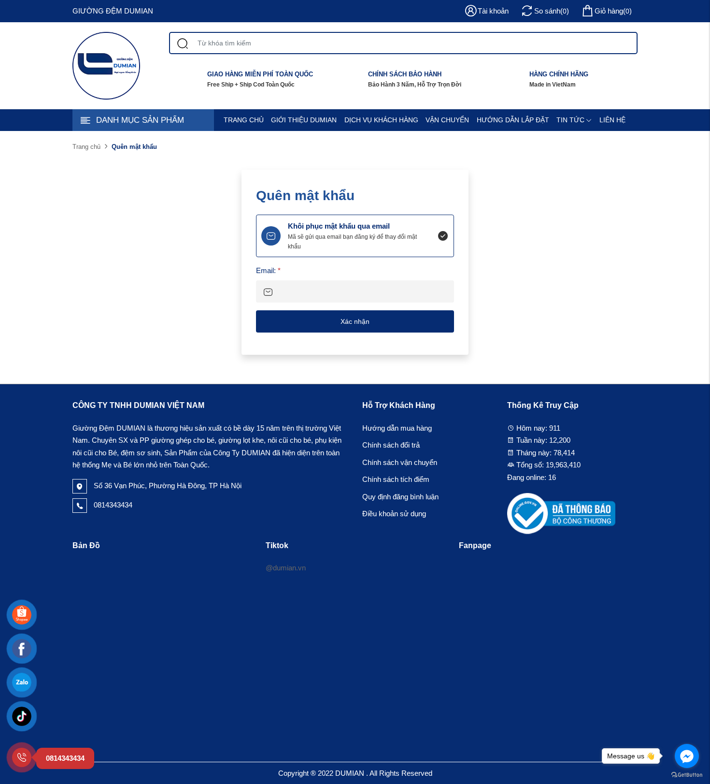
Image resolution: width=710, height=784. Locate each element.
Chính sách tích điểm (395, 479)
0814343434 (112, 505)
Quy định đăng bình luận (400, 497)
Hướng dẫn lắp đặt (513, 120)
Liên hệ (612, 120)
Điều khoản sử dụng (394, 513)
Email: (268, 270)
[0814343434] (21, 757)
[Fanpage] (21, 648)
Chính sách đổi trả (391, 445)
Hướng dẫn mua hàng (397, 428)
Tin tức (570, 120)
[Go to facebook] (687, 756)
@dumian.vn (286, 568)
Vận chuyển (447, 120)
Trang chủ (244, 120)
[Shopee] (21, 614)
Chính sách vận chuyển (399, 462)
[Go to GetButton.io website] (686, 774)
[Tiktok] (21, 716)
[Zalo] (21, 682)
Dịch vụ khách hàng (381, 120)
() (613, 11)
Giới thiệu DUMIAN (304, 120)
